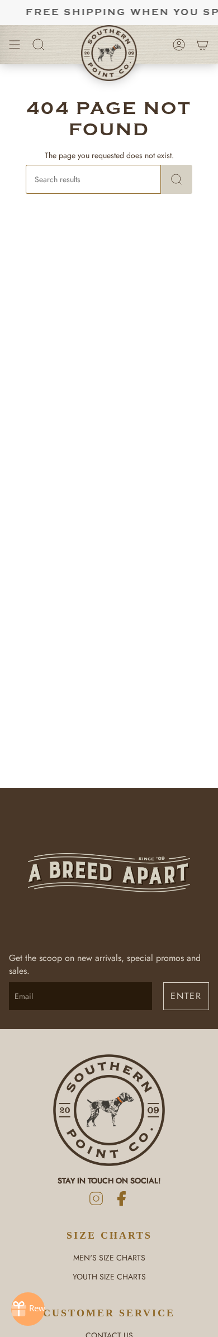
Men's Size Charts (109, 1257)
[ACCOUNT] (179, 44)
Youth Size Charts (109, 1276)
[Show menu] (14, 44)
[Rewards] (28, 1309)
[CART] (202, 44)
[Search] (176, 179)
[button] (38, 44)
